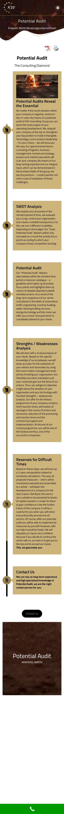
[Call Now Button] (32, 809)
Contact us (32, 613)
